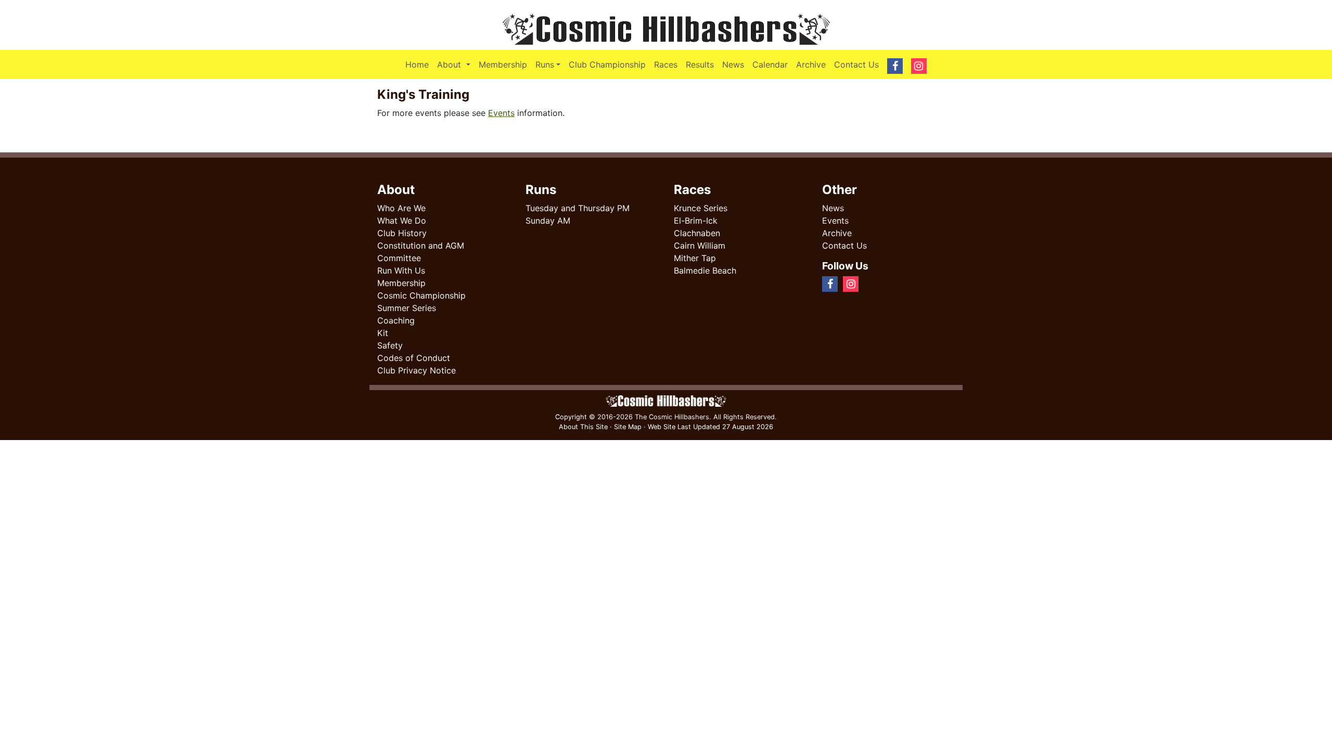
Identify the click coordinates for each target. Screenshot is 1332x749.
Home (417, 64)
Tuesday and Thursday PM (578, 208)
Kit (382, 333)
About (455, 64)
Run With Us (401, 270)
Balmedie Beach (705, 270)
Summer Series (406, 308)
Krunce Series (700, 208)
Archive (811, 64)
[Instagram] (876, 283)
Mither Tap (695, 258)
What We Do (401, 220)
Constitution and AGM (420, 245)
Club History (402, 233)
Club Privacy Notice (416, 370)
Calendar (770, 64)
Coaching (396, 320)
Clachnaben (697, 233)
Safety (390, 345)
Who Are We (401, 208)
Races (665, 64)
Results (700, 64)
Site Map (628, 427)
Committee (399, 258)
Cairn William (699, 245)
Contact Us (856, 64)
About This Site (583, 427)
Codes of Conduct (413, 358)
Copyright (571, 417)
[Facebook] (868, 283)
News (733, 64)
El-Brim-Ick (696, 220)
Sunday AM (548, 220)
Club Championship (607, 64)
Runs (544, 64)
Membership (503, 64)
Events (501, 113)
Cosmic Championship (421, 295)
